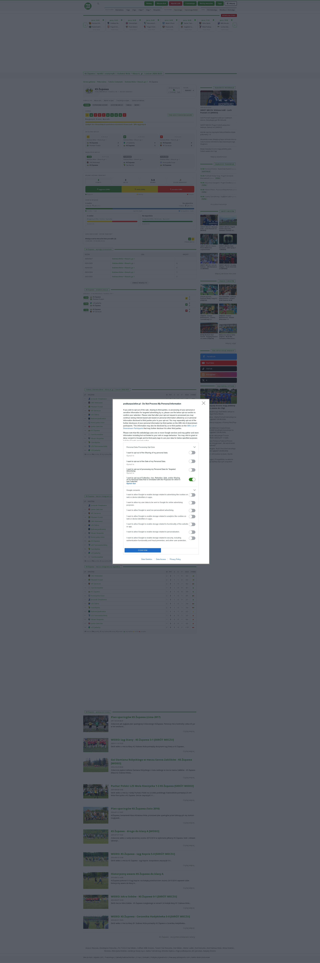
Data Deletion (146, 559)
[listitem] (160, 447)
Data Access (161, 559)
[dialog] (161, 481)
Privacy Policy (175, 559)
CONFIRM (142, 550)
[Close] (204, 404)
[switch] (192, 452)
